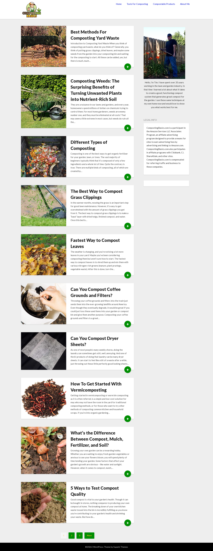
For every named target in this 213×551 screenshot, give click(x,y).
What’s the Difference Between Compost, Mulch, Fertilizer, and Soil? (97, 439)
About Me (185, 4)
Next (89, 535)
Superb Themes (120, 547)
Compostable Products (164, 4)
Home (119, 4)
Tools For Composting (137, 4)
